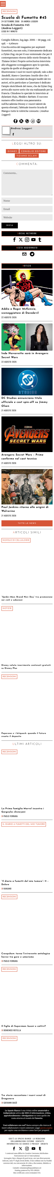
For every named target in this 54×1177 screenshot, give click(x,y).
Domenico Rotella (12, 1030)
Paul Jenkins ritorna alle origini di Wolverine (25, 509)
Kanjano (8, 888)
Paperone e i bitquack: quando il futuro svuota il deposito (23, 734)
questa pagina (46, 1128)
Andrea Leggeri (31, 21)
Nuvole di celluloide (16, 540)
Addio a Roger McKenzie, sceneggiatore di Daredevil (20, 311)
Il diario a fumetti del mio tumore (24, 824)
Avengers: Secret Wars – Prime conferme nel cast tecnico (22, 457)
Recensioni (9, 11)
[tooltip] (16, 121)
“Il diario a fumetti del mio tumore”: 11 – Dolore (25, 883)
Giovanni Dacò (10, 1102)
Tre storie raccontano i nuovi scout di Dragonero (23, 1097)
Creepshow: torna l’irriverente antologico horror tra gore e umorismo (25, 955)
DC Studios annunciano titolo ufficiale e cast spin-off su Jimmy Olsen (24, 402)
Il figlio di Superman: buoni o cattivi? (23, 1026)
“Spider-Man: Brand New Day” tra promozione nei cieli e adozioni (27, 598)
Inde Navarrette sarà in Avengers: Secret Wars (25, 355)
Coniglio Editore (33, 151)
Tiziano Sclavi (27, 156)
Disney (12, 151)
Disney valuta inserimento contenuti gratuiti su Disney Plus (26, 666)
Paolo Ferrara (11, 816)
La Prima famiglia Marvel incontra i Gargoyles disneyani (22, 810)
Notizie (7, 608)
